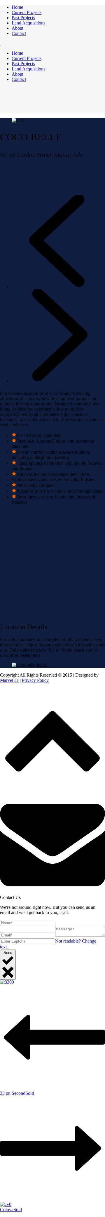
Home (17, 7)
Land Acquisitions (28, 22)
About (17, 28)
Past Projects (23, 17)
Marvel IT (9, 680)
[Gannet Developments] (0, 43)
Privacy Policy (35, 680)
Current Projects (26, 12)
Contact (19, 33)
